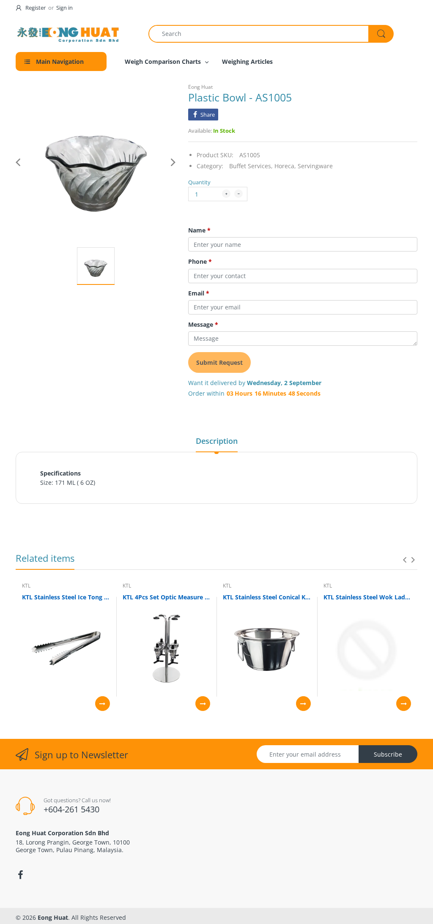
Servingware (315, 166)
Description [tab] (217, 441)
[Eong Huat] (68, 34)
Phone (200, 261)
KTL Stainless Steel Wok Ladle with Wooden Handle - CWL (367, 597)
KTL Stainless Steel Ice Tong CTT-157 (66, 597)
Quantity (199, 182)
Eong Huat (200, 86)
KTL (26, 585)
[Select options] (102, 703)
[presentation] (404, 559)
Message (203, 324)
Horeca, (285, 166)
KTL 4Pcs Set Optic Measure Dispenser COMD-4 (167, 597)
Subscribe (388, 754)
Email (198, 293)
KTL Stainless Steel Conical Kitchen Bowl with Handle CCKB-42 (267, 597)
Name (199, 230)
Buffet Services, (251, 166)
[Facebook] (20, 875)
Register (35, 7)
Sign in (64, 7)
